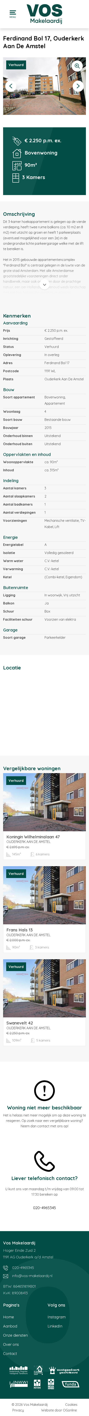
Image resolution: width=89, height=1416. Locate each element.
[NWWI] (19, 1384)
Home (8, 1317)
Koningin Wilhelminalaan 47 (33, 836)
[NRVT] (19, 1370)
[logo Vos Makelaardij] (44, 14)
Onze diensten (15, 1335)
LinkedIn (55, 1326)
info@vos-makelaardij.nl (31, 1275)
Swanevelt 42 (19, 1023)
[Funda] (70, 1384)
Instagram (57, 1317)
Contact (10, 1353)
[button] (10, 86)
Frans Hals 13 (19, 929)
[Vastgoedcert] (64, 1370)
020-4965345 (44, 1207)
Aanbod (10, 1326)
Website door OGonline (59, 1410)
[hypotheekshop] (38, 1370)
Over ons (11, 1344)
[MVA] (51, 1384)
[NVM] (37, 1384)
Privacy (18, 1410)
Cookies (71, 1404)
